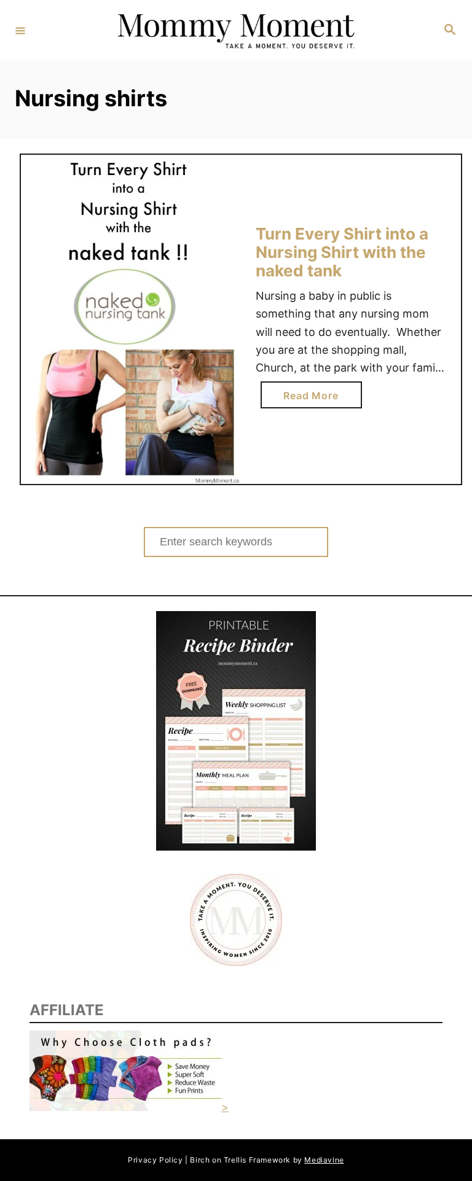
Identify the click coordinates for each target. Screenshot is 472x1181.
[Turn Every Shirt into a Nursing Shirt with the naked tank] (131, 320)
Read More (314, 398)
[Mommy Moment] (234, 30)
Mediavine (324, 1159)
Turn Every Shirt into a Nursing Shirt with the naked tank (342, 251)
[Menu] (20, 30)
